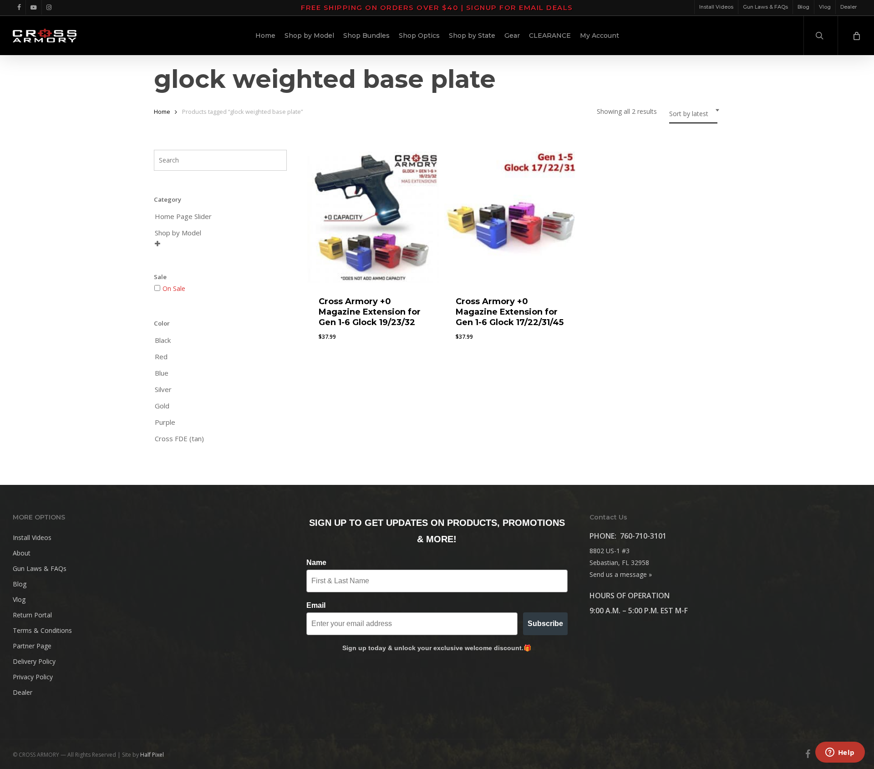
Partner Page (32, 646)
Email (315, 605)
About (21, 553)
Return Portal (32, 615)
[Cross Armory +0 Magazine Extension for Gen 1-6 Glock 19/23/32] (373, 217)
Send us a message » (620, 574)
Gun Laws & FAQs (39, 568)
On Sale (174, 288)
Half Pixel (152, 755)
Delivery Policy (34, 661)
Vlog (19, 599)
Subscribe (545, 623)
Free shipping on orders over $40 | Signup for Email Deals (437, 7)
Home (162, 111)
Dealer (22, 692)
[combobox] (693, 114)
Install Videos (32, 537)
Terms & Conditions (42, 630)
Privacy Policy (33, 676)
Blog (19, 584)
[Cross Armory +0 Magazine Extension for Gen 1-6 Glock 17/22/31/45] (510, 217)
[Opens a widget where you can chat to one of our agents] (840, 753)
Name (316, 562)
